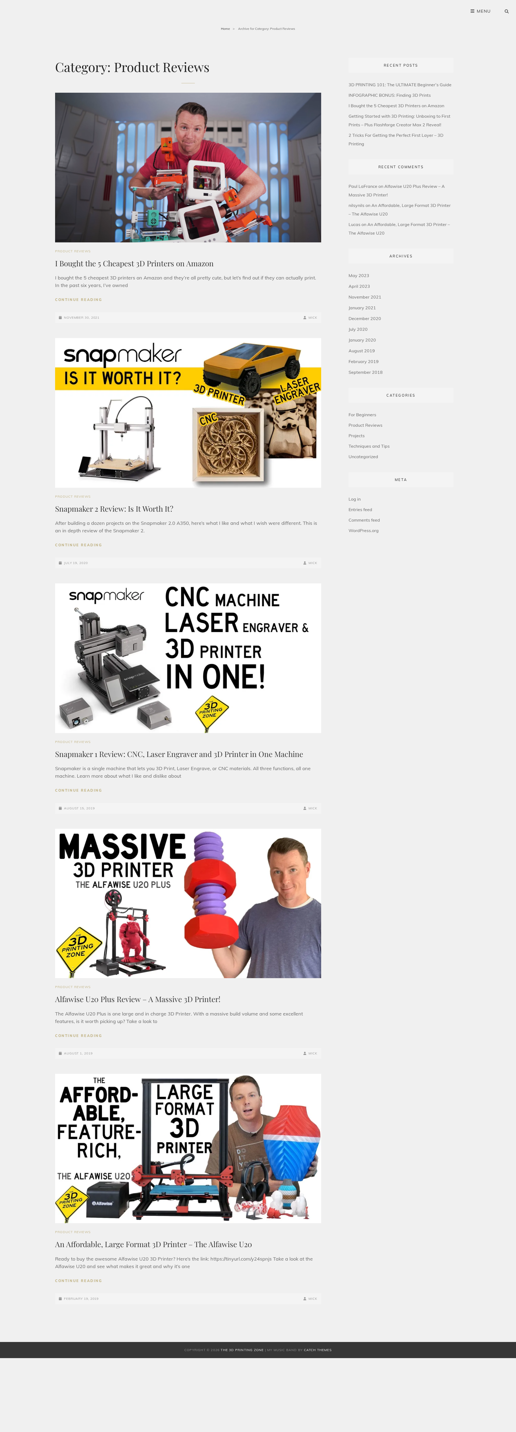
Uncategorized (363, 456)
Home (225, 29)
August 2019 (362, 350)
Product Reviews (73, 251)
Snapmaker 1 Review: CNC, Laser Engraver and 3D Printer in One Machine (179, 754)
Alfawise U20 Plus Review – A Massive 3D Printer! (137, 999)
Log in (355, 499)
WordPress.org (364, 530)
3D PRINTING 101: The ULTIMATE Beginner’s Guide (400, 84)
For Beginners (362, 414)
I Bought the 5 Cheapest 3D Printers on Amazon (134, 263)
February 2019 (364, 361)
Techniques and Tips (369, 446)
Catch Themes (318, 1350)
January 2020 (362, 340)
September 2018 (366, 372)
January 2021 (362, 307)
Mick (313, 317)
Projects (357, 435)
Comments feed (364, 520)
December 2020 (365, 318)
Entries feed (360, 509)
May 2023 (359, 275)
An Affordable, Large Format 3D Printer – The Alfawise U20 (153, 1244)
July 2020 (358, 329)
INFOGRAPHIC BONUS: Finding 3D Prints (390, 95)
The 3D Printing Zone (242, 1350)
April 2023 (359, 286)
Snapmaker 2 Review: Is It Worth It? (114, 509)
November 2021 (365, 297)
